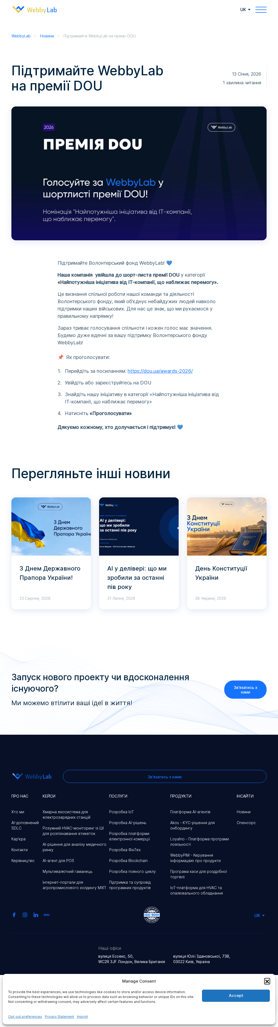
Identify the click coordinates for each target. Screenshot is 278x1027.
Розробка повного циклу (132, 871)
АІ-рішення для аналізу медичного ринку (74, 847)
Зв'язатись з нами (245, 689)
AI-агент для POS (58, 860)
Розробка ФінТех (125, 849)
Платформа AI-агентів (190, 811)
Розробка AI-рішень (127, 822)
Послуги (118, 796)
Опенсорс (246, 822)
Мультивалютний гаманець (68, 871)
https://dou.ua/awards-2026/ (160, 371)
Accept (236, 995)
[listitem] (139, 345)
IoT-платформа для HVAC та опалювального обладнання (196, 890)
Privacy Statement (59, 1017)
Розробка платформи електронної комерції (129, 836)
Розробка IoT (121, 811)
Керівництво (22, 860)
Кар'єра (18, 839)
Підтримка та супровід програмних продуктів (130, 885)
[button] (267, 981)
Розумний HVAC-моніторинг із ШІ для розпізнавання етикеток (73, 831)
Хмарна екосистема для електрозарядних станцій (66, 814)
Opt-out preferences (25, 1017)
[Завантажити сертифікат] (152, 914)
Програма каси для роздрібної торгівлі (198, 874)
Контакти (19, 849)
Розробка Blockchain (128, 860)
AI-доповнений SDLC (25, 825)
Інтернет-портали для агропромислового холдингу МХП (74, 885)
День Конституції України (221, 573)
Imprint (82, 1017)
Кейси (49, 796)
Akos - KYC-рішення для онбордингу (192, 825)
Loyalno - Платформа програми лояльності (199, 842)
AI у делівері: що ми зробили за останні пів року (137, 577)
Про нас (19, 796)
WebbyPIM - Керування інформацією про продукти (195, 858)
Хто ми (17, 811)
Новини (244, 811)
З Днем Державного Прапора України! (50, 573)
